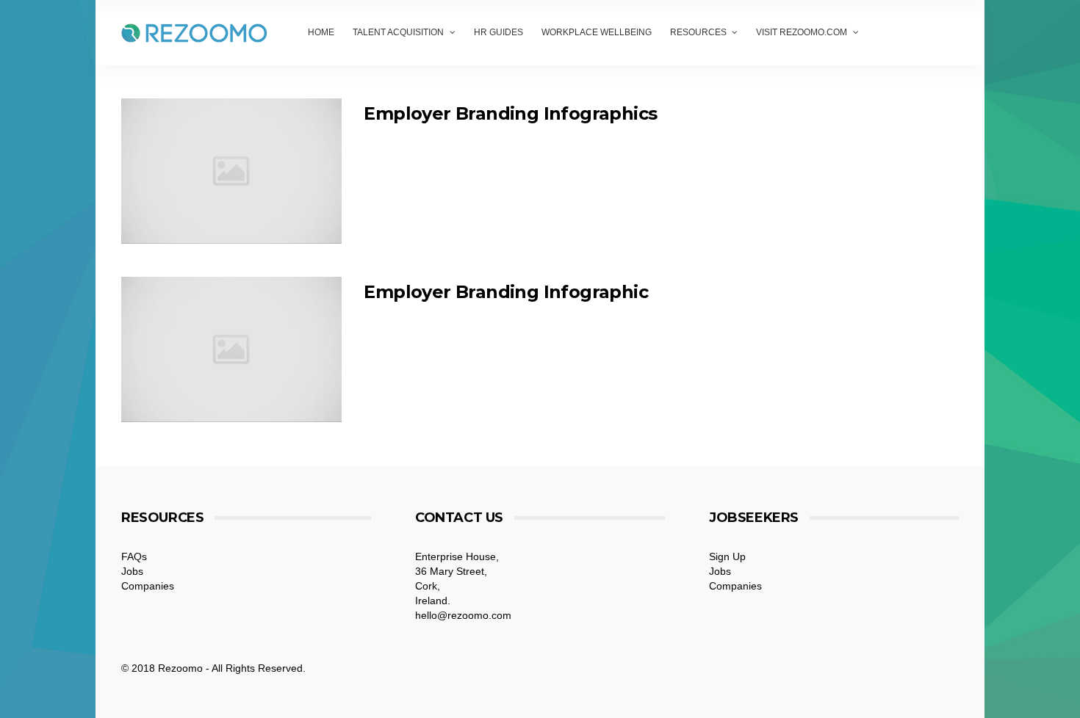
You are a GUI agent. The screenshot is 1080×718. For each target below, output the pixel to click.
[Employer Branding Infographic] (231, 349)
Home (321, 32)
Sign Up (727, 556)
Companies (147, 586)
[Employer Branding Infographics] (231, 171)
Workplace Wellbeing (596, 32)
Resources (698, 32)
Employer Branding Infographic (506, 291)
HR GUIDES (498, 32)
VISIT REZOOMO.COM (801, 32)
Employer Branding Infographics (510, 113)
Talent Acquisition (398, 32)
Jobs (132, 571)
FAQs (134, 556)
